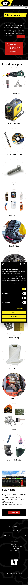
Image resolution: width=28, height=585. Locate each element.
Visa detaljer (20, 308)
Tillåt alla (14, 312)
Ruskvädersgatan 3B (15, 47)
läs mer (21, 37)
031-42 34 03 (13, 44)
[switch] (24, 293)
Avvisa (14, 320)
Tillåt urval (14, 316)
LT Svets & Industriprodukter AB (14, 536)
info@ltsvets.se (13, 51)
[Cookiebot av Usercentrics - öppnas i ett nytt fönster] (20, 264)
